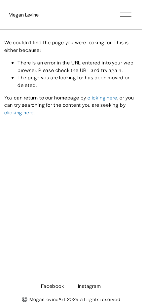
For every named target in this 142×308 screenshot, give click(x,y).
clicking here (102, 97)
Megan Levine (24, 14)
